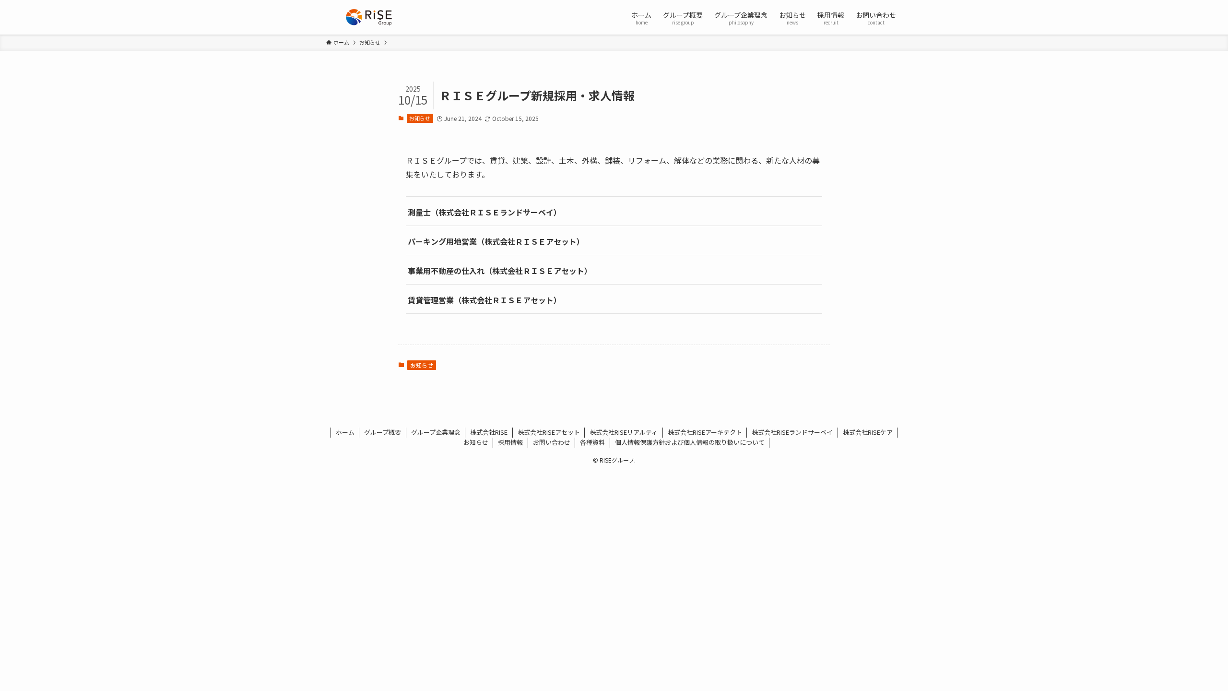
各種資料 (592, 442)
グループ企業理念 (435, 432)
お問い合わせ (551, 442)
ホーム (345, 432)
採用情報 (510, 442)
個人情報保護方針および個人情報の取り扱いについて (690, 442)
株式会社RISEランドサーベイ (792, 432)
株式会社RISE (489, 432)
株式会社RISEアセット (549, 432)
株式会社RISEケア (868, 432)
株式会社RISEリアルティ (624, 432)
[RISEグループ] (369, 17)
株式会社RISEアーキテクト (705, 432)
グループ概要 (382, 432)
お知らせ (419, 118)
